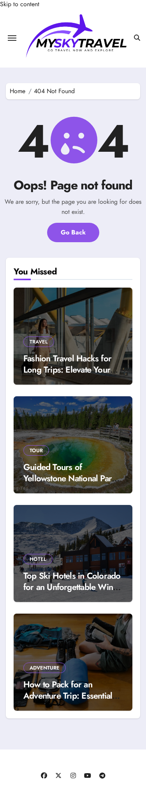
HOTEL (38, 559)
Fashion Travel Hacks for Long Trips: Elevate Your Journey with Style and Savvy (67, 375)
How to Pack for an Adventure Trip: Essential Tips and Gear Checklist (67, 695)
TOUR (36, 450)
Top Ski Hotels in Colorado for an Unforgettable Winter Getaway (73, 586)
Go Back (73, 232)
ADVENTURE (45, 667)
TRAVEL (39, 341)
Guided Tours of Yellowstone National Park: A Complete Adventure (70, 478)
